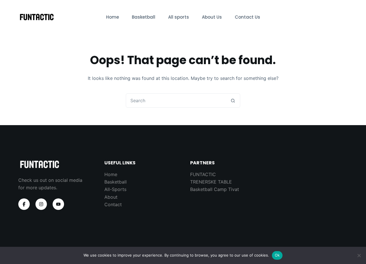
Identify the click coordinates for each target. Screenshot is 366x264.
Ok (277, 255)
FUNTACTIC (203, 174)
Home (112, 17)
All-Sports (115, 189)
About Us (212, 17)
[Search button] (233, 100)
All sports (178, 17)
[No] (359, 255)
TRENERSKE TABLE (211, 182)
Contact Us (247, 17)
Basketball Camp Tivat (214, 189)
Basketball (143, 17)
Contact (113, 204)
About (111, 197)
